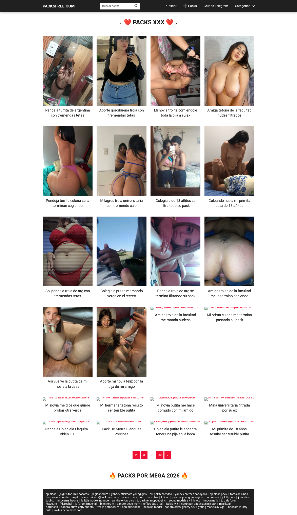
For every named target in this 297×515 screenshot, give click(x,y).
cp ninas (51, 494)
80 (160, 455)
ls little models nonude (95, 500)
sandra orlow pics (123, 500)
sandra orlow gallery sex (180, 507)
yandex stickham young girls (129, 494)
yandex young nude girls (187, 497)
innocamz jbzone (67, 500)
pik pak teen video (161, 494)
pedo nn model (152, 507)
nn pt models (80, 497)
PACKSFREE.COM (59, 6)
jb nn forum (107, 503)
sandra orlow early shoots (77, 507)
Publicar (170, 6)
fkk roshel (66, 503)
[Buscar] (136, 6)
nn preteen (212, 497)
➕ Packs (190, 6)
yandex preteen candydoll (191, 494)
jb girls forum (100, 494)
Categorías (242, 6)
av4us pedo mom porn (68, 510)
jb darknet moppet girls (151, 500)
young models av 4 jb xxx (184, 500)
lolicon (165, 497)
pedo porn (138, 497)
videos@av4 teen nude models (110, 497)
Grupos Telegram (216, 6)
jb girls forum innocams (74, 494)
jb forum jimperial (86, 503)
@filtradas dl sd (153, 503)
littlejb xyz (172, 503)
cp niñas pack (218, 494)
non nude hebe (131, 507)
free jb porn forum (108, 507)
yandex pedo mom (128, 503)
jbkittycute (228, 497)
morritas (152, 497)
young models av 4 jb (211, 507)
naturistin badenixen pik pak (198, 503)
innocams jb (210, 500)
